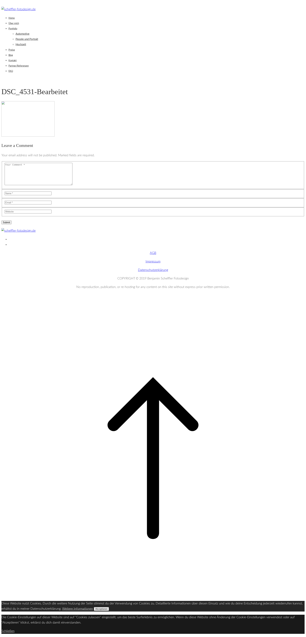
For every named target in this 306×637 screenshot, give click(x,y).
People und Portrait (27, 39)
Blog (10, 55)
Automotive (22, 34)
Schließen (8, 631)
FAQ (10, 71)
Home (11, 18)
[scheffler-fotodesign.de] (18, 9)
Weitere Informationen (77, 608)
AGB (153, 253)
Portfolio (12, 29)
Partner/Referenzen (18, 66)
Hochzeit (21, 44)
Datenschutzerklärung (153, 270)
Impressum (153, 261)
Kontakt (12, 60)
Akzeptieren (101, 609)
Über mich (13, 23)
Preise (11, 50)
